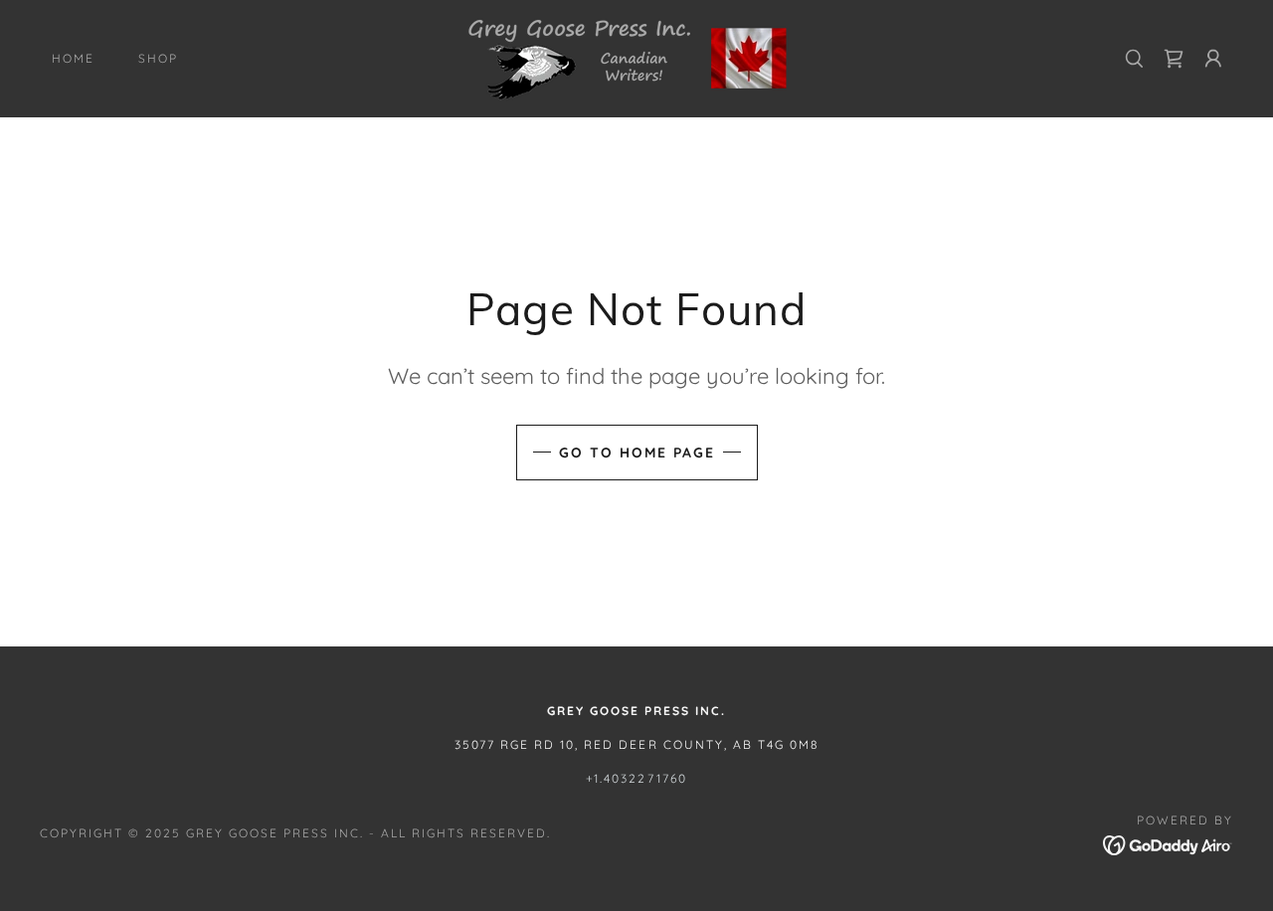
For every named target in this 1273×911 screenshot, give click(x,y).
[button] (1213, 59)
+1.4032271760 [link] (636, 778)
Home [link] (73, 58)
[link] (636, 57)
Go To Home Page (637, 452)
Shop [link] (158, 58)
